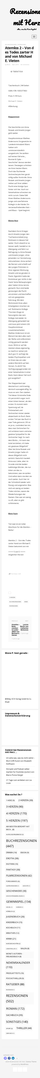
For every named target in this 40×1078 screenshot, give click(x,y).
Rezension (10, 990)
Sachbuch (14, 1015)
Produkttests (15, 973)
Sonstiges (17, 1022)
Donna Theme (31, 1062)
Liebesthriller (11, 949)
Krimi (26, 602)
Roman (15, 1009)
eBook (24, 852)
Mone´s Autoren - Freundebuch (14, 955)
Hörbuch (10, 911)
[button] (5, 1058)
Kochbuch (13, 927)
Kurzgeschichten (13, 944)
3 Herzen (14, 806)
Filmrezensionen (19, 875)
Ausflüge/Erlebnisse (14, 834)
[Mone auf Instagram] (25, 1069)
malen (25, 948)
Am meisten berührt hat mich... (18, 828)
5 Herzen (12, 597)
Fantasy (13, 869)
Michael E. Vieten (15, 101)
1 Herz (10, 800)
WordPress (24, 1064)
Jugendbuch (15, 916)
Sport (9, 1028)
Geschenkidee (16, 890)
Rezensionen (22, 44)
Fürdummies (13, 881)
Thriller (24, 1028)
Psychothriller (15, 978)
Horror (19, 907)
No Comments (25, 64)
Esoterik (12, 864)
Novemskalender (18, 965)
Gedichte (26, 886)
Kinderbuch (14, 922)
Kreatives (12, 933)
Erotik (12, 858)
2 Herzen (25, 800)
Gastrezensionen (12, 886)
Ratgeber (15, 984)
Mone (8, 64)
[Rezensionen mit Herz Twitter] (20, 1069)
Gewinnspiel (18, 901)
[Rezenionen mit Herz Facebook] (15, 1069)
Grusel (9, 907)
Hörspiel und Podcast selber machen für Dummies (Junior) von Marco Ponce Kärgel (20, 772)
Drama (11, 852)
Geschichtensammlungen (15, 896)
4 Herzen (16, 813)
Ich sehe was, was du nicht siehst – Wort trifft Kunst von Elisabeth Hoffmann (20, 761)
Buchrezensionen (11, 44)
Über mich (10, 1033)
